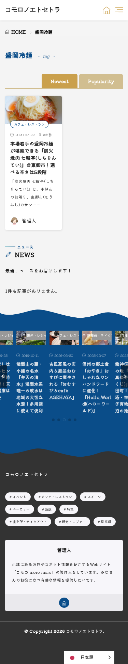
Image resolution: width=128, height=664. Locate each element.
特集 (70, 508)
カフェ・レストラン (29, 124)
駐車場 (106, 521)
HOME (18, 32)
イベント (19, 496)
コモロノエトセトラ (32, 10)
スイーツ (94, 496)
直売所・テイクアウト (102, 335)
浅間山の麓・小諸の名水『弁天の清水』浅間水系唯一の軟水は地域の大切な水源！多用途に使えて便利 (29, 387)
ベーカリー (21, 508)
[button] (3, 376)
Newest (60, 81)
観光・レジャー (36, 335)
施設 (48, 508)
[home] (64, 603)
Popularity (101, 81)
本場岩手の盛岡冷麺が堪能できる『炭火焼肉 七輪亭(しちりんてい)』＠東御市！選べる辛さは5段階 (33, 157)
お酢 (48, 134)
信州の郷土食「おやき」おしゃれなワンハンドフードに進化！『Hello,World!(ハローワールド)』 (97, 387)
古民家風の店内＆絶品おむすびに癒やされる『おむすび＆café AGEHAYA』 (62, 380)
